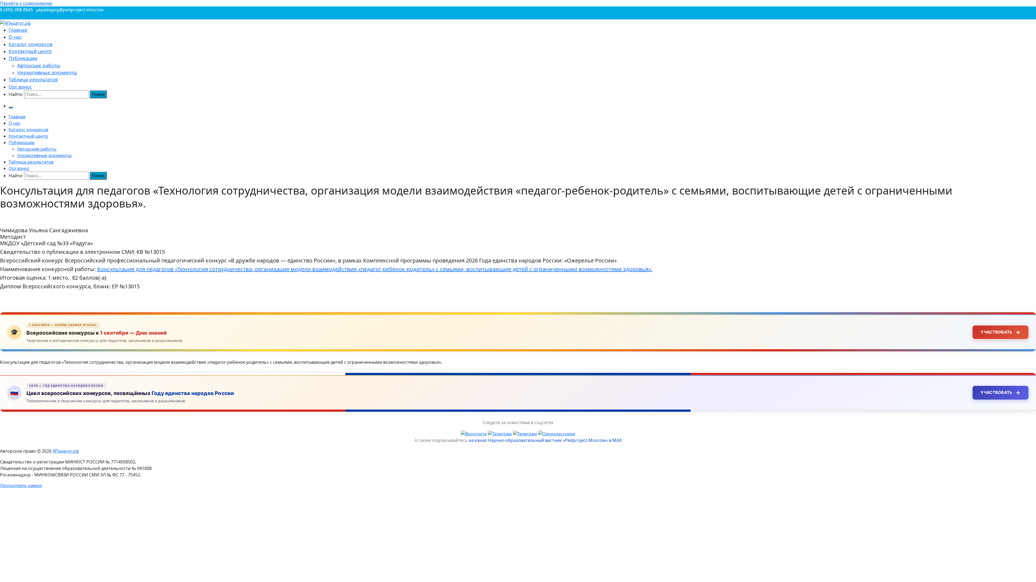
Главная (18, 30)
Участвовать (1000, 332)
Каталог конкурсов (30, 44)
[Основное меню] (11, 107)
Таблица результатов (33, 79)
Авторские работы (38, 65)
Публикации (23, 58)
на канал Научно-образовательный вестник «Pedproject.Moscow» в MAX (545, 440)
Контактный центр (30, 51)
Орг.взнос (20, 87)
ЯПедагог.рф (66, 451)
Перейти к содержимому (26, 3)
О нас (15, 37)
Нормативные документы (47, 72)
